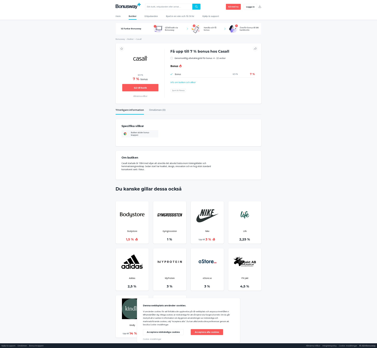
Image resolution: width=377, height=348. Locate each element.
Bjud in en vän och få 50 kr (180, 16)
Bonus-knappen (36, 345)
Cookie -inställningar (348, 345)
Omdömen (22, 345)
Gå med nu (233, 6)
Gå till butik (140, 87)
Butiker (133, 16)
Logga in (250, 6)
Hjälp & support (210, 16)
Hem (118, 16)
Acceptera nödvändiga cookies (163, 332)
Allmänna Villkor (313, 345)
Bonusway (120, 39)
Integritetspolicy (330, 345)
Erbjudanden (151, 16)
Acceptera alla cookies (207, 332)
